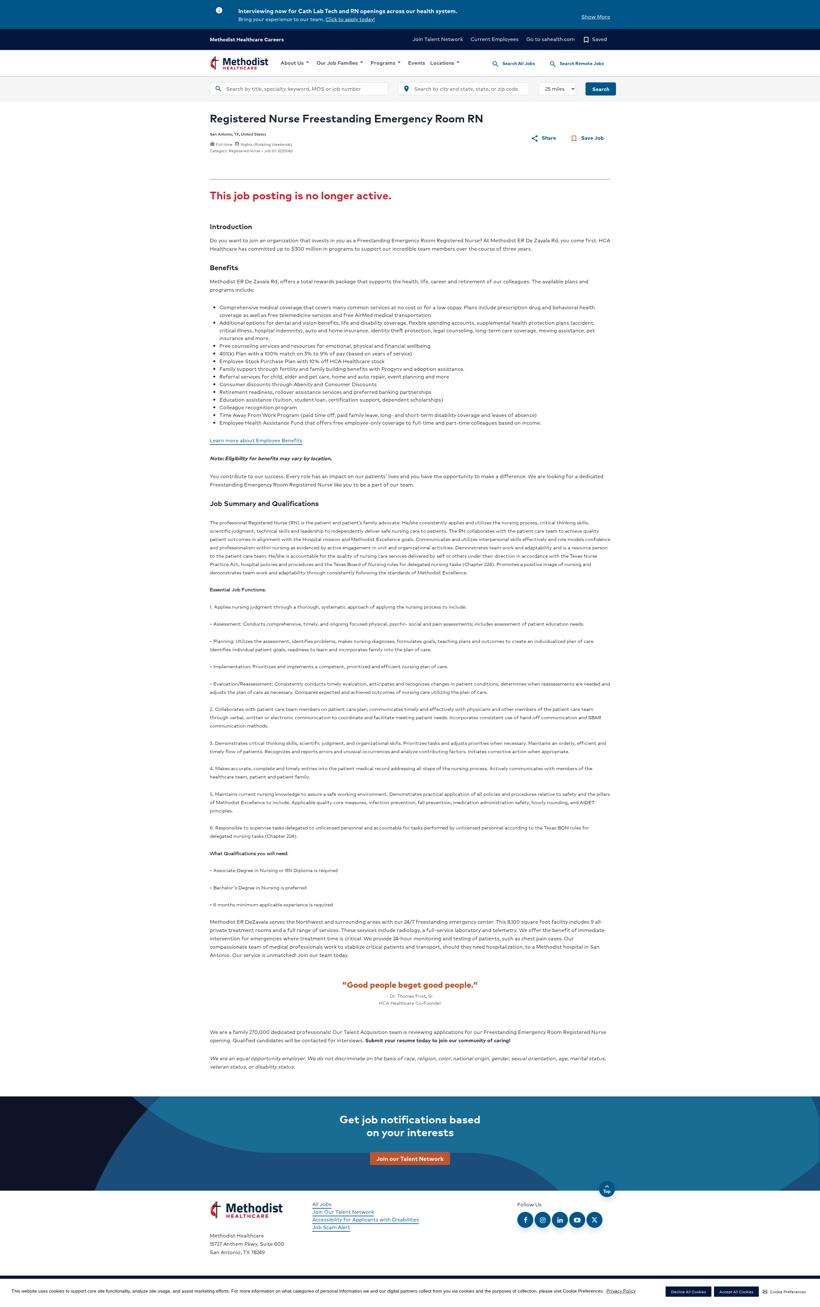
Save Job (587, 138)
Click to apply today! (350, 19)
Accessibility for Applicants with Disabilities (365, 1219)
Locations (446, 62)
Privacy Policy (621, 1290)
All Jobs (322, 1204)
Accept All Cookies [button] (736, 1292)
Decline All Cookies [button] (688, 1292)
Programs (387, 62)
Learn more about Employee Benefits (256, 440)
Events (416, 63)
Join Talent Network (438, 39)
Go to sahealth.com (550, 39)
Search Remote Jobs (576, 64)
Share (543, 138)
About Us (296, 62)
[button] (784, 1291)
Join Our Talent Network (343, 1212)
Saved (594, 39)
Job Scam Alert (331, 1227)
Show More (595, 16)
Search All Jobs (513, 64)
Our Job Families (340, 62)
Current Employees (495, 39)
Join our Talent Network (410, 1158)
